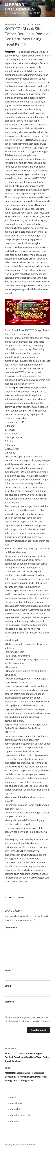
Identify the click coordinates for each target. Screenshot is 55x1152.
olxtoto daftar (15, 1109)
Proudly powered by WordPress (20, 1144)
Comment (11, 927)
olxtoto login (15, 1103)
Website (9, 1001)
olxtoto (12, 1097)
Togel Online (17, 898)
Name (9, 970)
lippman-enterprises (20, 6)
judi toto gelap (22, 387)
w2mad (35, 24)
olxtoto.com (14, 1121)
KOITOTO (10, 51)
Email (8, 985)
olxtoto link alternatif (19, 1115)
